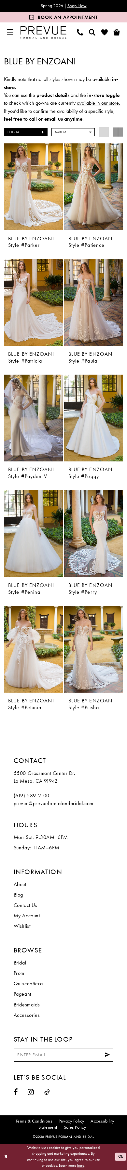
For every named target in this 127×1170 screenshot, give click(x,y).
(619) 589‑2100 (31, 795)
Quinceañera (28, 983)
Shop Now (77, 5)
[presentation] (33, 186)
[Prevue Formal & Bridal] (43, 32)
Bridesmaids (27, 1005)
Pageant (22, 994)
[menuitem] (10, 32)
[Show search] (92, 32)
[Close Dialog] (5, 1157)
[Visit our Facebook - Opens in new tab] (16, 1092)
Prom (19, 973)
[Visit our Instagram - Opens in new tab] (31, 1092)
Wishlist (22, 926)
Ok (120, 1156)
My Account (27, 915)
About (20, 884)
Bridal (20, 963)
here (80, 1165)
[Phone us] (80, 32)
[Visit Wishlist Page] (105, 32)
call (33, 119)
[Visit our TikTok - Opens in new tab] (47, 1092)
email (50, 119)
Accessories (27, 1015)
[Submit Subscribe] (107, 1055)
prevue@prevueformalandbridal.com (53, 803)
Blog (18, 895)
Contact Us (25, 905)
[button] (10, 32)
